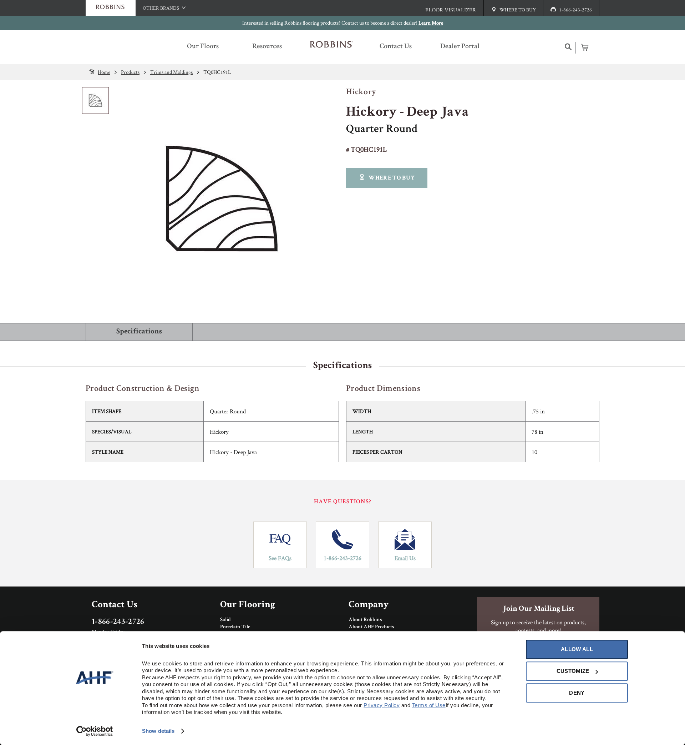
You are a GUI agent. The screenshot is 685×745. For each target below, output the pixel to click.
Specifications (139, 332)
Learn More (430, 22)
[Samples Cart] (584, 47)
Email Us (405, 558)
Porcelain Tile (235, 627)
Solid (225, 620)
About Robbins (365, 620)
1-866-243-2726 (342, 558)
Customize (573, 671)
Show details (158, 731)
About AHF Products (371, 627)
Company (369, 605)
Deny (576, 693)
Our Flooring (247, 605)
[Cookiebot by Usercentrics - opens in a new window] (95, 731)
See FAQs (280, 558)
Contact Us (114, 605)
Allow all (577, 649)
